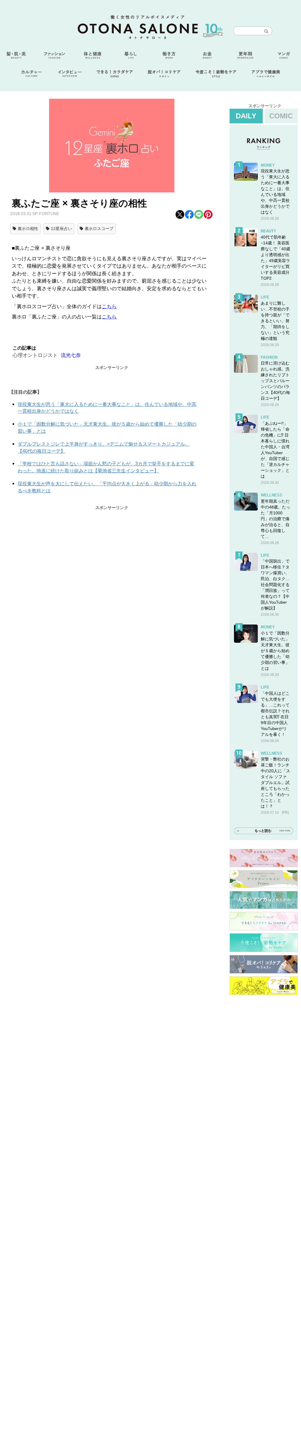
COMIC (281, 116)
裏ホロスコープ (99, 228)
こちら (109, 306)
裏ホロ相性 (28, 228)
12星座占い (61, 228)
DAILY (246, 116)
